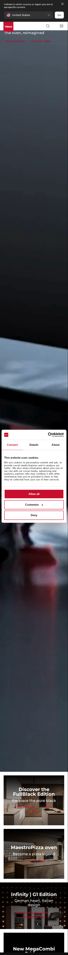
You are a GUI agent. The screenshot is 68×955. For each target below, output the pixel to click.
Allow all (34, 494)
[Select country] (54, 26)
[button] (28, 15)
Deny (34, 515)
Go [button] (59, 15)
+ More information (30, 913)
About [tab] (56, 444)
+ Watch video (40, 41)
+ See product (14, 41)
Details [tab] (33, 444)
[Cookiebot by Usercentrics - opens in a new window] (48, 434)
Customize (32, 504)
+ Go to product (34, 860)
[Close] (62, 4)
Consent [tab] (12, 444)
